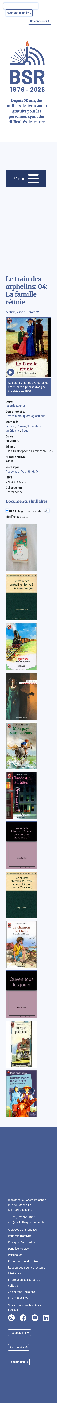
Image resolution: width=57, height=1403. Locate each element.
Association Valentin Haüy (22, 471)
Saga (25, 430)
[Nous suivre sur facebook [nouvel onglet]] (23, 1317)
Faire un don (17, 1362)
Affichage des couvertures (29, 511)
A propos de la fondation (23, 1229)
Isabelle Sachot (15, 405)
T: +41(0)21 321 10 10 (21, 1217)
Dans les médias (18, 1248)
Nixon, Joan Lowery (22, 312)
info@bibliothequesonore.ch (26, 1222)
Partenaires (15, 1255)
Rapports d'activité (20, 1235)
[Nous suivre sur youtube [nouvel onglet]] (35, 1317)
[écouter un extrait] (11, 372)
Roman (21, 426)
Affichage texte (18, 516)
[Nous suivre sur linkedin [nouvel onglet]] (46, 1317)
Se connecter (39, 21)
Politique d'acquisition (22, 1242)
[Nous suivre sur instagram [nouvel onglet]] (11, 1317)
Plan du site (17, 1347)
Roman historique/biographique (25, 416)
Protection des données (23, 1261)
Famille (10, 426)
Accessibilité (18, 1332)
